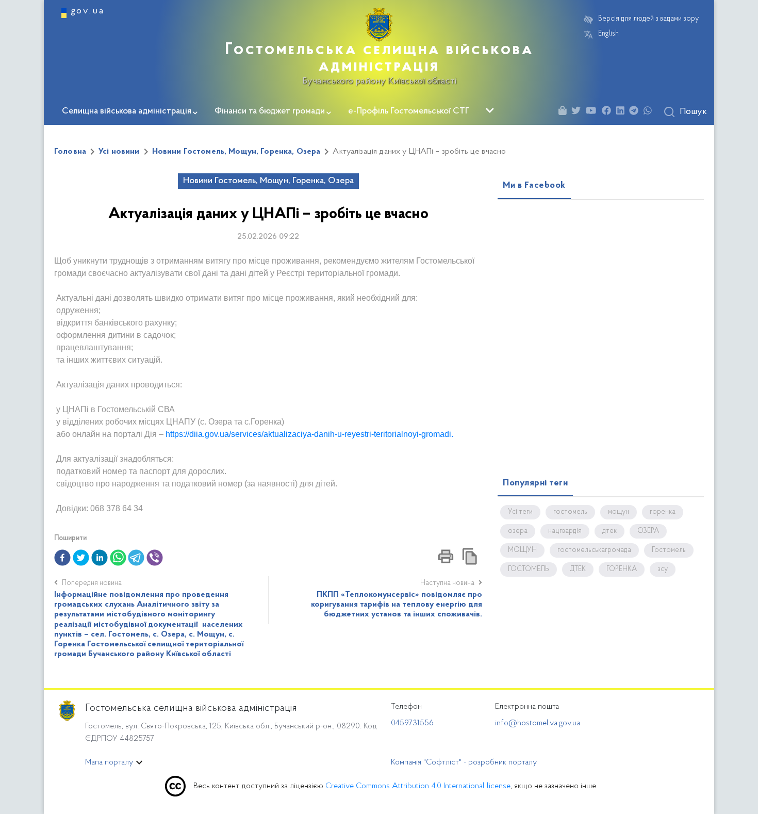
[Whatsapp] (650, 112)
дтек (609, 531)
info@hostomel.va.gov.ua (537, 723)
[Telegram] (636, 112)
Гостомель (669, 550)
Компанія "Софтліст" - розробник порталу (464, 762)
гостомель (570, 512)
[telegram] (136, 557)
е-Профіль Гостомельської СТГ (408, 111)
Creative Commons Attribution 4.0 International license (417, 786)
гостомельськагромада (594, 550)
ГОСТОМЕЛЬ (528, 569)
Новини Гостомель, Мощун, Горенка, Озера (236, 152)
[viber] (154, 557)
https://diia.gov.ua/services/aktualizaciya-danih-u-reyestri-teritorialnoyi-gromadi (308, 434)
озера (518, 531)
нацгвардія (565, 531)
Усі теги (520, 512)
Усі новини (119, 152)
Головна (70, 152)
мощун (618, 512)
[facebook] (62, 557)
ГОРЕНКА (621, 569)
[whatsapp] (118, 557)
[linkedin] (99, 557)
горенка (662, 512)
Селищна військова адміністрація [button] (126, 111)
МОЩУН (522, 550)
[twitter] (81, 557)
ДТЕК (578, 569)
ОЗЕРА (648, 531)
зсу (662, 569)
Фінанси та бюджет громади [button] (270, 111)
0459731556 (412, 723)
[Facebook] (609, 112)
